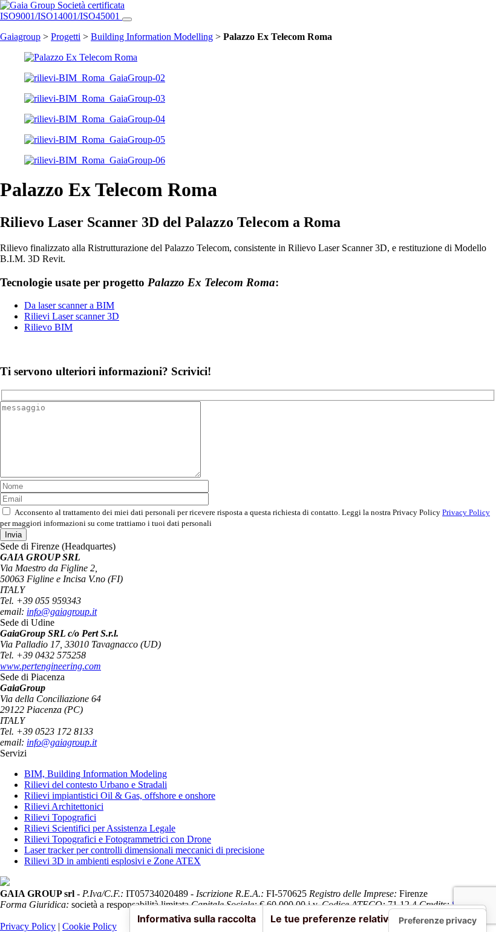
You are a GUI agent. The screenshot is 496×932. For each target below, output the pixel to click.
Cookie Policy (89, 926)
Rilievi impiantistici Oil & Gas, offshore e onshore (119, 795)
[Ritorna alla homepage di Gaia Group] (28, 5)
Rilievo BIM (48, 327)
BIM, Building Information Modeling (95, 774)
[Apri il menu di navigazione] (127, 19)
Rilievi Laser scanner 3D (71, 316)
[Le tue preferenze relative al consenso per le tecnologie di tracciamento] (437, 920)
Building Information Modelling (152, 36)
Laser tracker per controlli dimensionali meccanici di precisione (144, 850)
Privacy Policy (466, 512)
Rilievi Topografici (60, 817)
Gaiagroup (20, 36)
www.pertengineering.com (50, 666)
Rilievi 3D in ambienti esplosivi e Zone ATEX (112, 861)
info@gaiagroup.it (62, 611)
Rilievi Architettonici (63, 806)
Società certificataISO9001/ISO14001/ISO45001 (62, 10)
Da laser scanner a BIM (69, 305)
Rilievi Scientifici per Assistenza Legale (99, 828)
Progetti (65, 36)
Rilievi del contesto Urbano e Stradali (95, 784)
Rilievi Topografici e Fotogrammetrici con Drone (117, 839)
